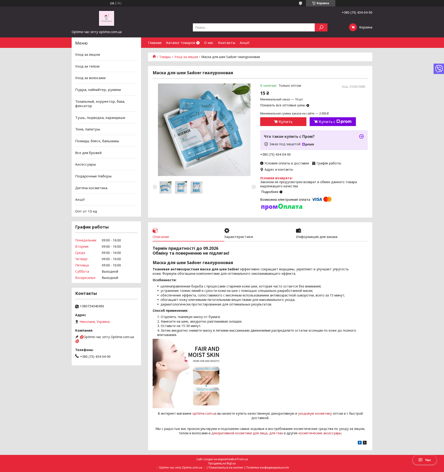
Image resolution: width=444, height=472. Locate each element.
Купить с (327, 121)
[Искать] (321, 27)
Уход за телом (87, 66)
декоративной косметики (231, 433)
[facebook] (360, 443)
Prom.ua (242, 459)
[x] (365, 443)
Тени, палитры (87, 129)
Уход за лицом (186, 57)
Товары (165, 57)
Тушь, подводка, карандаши (100, 117)
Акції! (244, 42)
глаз (279, 433)
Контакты (226, 42)
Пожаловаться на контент (226, 467)
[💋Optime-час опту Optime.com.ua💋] (106, 18)
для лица (260, 433)
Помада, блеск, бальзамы (97, 141)
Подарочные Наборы (93, 176)
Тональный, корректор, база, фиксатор (100, 103)
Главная (154, 42)
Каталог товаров (180, 42)
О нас (208, 42)
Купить (286, 121)
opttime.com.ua (204, 413)
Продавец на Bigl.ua (222, 463)
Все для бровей (88, 152)
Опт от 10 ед (86, 211)
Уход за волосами (90, 77)
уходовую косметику (315, 413)
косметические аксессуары (320, 433)
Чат (428, 460)
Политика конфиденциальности (267, 467)
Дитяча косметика (91, 187)
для (272, 433)
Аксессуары (85, 164)
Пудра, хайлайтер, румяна (98, 89)
